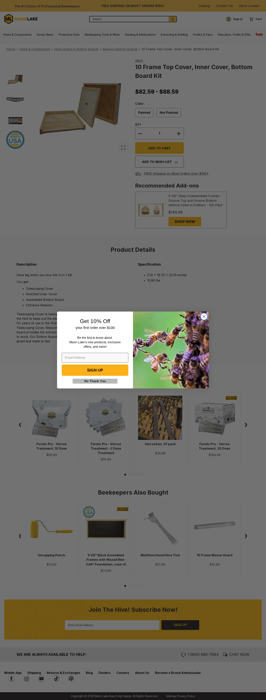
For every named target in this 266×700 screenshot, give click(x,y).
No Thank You (95, 381)
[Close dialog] (204, 316)
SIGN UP (95, 370)
